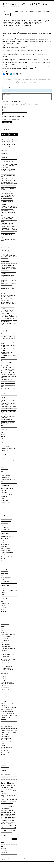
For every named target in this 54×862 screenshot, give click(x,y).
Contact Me (6, 14)
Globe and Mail (4, 496)
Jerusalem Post (4, 500)
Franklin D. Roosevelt (10, 793)
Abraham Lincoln (4, 781)
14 (4, 141)
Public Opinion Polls (19, 82)
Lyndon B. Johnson (5, 803)
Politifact (3, 622)
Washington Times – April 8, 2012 (8, 383)
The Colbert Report (5, 477)
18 (14, 141)
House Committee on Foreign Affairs (9, 730)
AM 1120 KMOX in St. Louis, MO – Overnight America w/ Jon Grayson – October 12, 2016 (9, 269)
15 (7, 141)
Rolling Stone (4, 558)
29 (7, 146)
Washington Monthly (5, 581)
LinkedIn (3, 592)
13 (2, 141)
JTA (2, 452)
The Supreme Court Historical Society (9, 715)
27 (2, 146)
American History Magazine (7, 536)
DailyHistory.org (4, 685)
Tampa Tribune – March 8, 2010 (8, 367)
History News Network (6, 662)
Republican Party (8, 817)
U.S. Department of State (6, 758)
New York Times (4, 510)
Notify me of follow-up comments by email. (14, 116)
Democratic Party (7, 787)
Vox (2, 481)
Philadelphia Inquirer (5, 515)
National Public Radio (5, 463)
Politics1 (3, 620)
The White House (4, 754)
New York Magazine (5, 550)
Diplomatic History (5, 687)
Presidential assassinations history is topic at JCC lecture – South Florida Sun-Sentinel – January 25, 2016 (9, 335)
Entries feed (3, 848)
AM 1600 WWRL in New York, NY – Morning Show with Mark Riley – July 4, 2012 (9, 280)
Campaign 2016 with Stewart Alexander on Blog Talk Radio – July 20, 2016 (8, 304)
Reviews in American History (7, 711)
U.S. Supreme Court (5, 767)
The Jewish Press (4, 523)
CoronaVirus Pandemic (27, 79)
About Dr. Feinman (13, 11)
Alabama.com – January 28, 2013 (8, 265)
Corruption (34, 79)
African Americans (12, 781)
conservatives (12, 785)
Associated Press (4, 436)
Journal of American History (7, 691)
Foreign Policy (4, 542)
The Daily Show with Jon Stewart (8, 479)
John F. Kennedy (8, 801)
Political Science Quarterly (6, 556)
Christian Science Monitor (6, 494)
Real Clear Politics (5, 624)
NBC (2, 465)
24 (12, 144)
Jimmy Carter (12, 799)
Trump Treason (32, 82)
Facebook (3, 588)
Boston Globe (4, 490)
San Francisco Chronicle (6, 517)
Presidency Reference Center (7, 709)
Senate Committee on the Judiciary (8, 750)
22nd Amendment (17, 79)
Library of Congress (5, 734)
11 (14, 139)
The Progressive (4, 573)
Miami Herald (4, 508)
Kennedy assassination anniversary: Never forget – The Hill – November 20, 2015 (8, 188)
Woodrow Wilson (4, 832)
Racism (10, 815)
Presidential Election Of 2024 (9, 814)
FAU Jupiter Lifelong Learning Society (9, 590)
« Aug (2, 150)
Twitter (2, 594)
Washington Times (5, 529)
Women (14, 830)
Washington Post (4, 527)
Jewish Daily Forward (5, 502)
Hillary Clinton (4, 799)
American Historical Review (7, 678)
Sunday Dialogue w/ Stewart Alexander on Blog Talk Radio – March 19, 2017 (7, 364)
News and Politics (7, 79)
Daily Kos (3, 605)
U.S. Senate (3, 765)
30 (9, 146)
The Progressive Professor (24, 4)
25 (14, 144)
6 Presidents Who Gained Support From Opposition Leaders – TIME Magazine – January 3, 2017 (8, 171)
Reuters (2, 473)
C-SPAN (2, 440)
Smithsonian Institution (6, 752)
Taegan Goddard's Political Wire (8, 634)
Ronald (15, 27)
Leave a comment (24, 27)
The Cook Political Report (6, 636)
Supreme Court (13, 822)
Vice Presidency (9, 830)
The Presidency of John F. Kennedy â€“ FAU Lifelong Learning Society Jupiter (8, 411)
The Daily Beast (4, 638)
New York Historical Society (7, 703)
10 (12, 139)
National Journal (4, 615)
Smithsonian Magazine (6, 560)
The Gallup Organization (6, 640)
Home (4, 11)
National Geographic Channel (7, 460)
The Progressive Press (6, 646)
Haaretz (2, 498)
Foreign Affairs (4, 540)
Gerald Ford (6, 797)
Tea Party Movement (6, 823)
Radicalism (26, 82)
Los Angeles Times (5, 506)
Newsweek (3, 554)
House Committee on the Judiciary (8, 732)
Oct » (5, 150)
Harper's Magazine (5, 544)
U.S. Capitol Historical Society (7, 723)
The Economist (4, 565)
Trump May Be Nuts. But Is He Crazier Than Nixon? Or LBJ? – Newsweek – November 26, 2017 (8, 225)
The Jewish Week (4, 525)
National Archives (5, 736)
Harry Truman (12, 797)
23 (9, 144)
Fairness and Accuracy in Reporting (8, 448)
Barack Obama (7, 783)
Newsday (3, 512)
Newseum (3, 745)
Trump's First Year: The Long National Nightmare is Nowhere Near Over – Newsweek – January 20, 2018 (9, 230)
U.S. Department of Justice (6, 756)
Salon (2, 628)
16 (9, 141)
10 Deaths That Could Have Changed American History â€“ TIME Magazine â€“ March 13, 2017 (9, 166)
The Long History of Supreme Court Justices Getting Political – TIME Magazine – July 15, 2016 (8, 197)
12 (17, 139)
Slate (2, 630)
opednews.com (4, 469)
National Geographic (5, 548)
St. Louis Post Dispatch (6, 521)
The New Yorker (4, 571)
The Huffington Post (5, 644)
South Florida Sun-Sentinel (6, 519)
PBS (2, 471)
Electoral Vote (4, 607)
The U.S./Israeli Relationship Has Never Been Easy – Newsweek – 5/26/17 (8, 214)
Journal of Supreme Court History (8, 693)
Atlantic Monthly (4, 538)
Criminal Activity (40, 79)
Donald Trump (47, 79)
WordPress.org (4, 852)
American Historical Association (8, 676)
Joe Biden (35, 81)
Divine (45, 858)
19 (17, 141)
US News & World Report (6, 577)
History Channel (4, 450)
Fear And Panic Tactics (28, 81)
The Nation (3, 567)
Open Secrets (4, 705)
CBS (2, 442)
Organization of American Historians (9, 707)
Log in (2, 846)
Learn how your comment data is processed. (28, 125)
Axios (2, 601)
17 (12, 141)
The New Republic (5, 569)
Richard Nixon (5, 820)
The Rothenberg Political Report (8, 648)
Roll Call (2, 626)
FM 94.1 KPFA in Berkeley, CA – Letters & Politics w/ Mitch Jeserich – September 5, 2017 (9, 320)
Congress (7, 785)
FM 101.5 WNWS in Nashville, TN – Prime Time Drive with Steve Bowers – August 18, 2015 (9, 312)
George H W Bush (5, 795)
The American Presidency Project (8, 713)
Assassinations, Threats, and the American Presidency (35, 11)
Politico (2, 618)
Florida (9, 791)
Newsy (2, 467)
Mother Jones (4, 546)
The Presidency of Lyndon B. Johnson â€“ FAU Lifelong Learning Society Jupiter (8, 416)
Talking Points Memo (5, 475)
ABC (2, 432)
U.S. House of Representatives (7, 763)
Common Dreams (5, 603)
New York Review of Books (7, 552)
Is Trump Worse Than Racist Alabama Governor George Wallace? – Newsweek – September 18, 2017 (9, 184)
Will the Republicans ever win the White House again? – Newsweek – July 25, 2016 (8, 239)
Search (14, 839)
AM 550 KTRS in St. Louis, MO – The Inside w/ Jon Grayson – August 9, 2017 (9, 288)
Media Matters (4, 454)
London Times (4, 504)
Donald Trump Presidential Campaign (10, 81)
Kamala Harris (41, 81)
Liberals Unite (4, 613)
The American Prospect (6, 562)
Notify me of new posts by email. (11, 119)
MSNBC (2, 458)
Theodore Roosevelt (5, 825)
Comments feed (4, 850)
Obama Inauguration (5, 774)
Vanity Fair (3, 579)
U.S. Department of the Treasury (8, 761)
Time (2, 575)
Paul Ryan (8, 804)
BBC (2, 438)
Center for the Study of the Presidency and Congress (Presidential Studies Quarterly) (7, 682)
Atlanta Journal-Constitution (7, 488)
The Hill (2, 642)
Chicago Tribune (4, 492)
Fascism (20, 81)
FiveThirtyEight (4, 611)
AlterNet (3, 434)
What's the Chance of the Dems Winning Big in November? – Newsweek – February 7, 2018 (8, 234)
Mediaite (3, 456)
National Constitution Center (7, 698)
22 (7, 144)
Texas (13, 823)
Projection (12, 82)
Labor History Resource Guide (7, 695)
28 (4, 146)
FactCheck (3, 609)
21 (4, 144)
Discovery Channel (5, 446)
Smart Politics (4, 632)
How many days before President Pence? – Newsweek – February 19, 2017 (8, 175)
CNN (2, 444)
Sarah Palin (8, 822)
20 (2, 144)
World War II (9, 832)
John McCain (14, 801)
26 (17, 144)
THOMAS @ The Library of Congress (9, 721)
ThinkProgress (4, 650)
